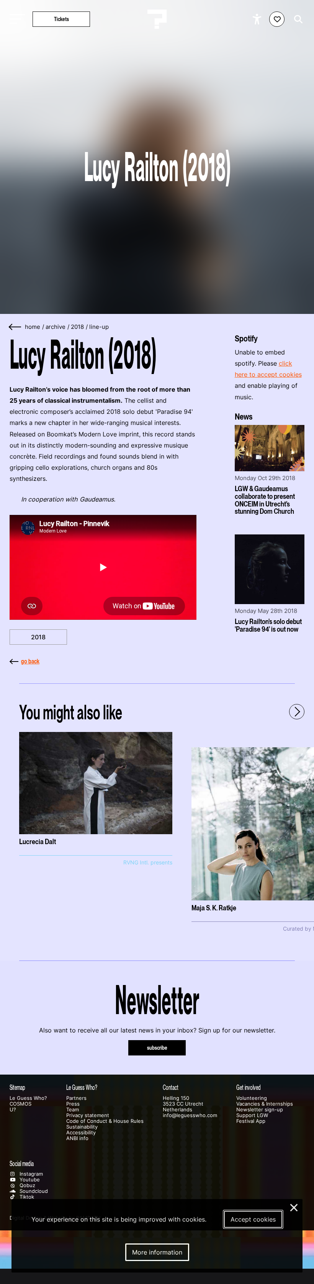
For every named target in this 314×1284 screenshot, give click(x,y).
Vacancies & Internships (264, 1104)
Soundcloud (33, 1191)
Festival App (250, 1121)
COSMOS (20, 1104)
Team (72, 1109)
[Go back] (15, 327)
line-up (99, 326)
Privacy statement (87, 1115)
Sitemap (17, 1087)
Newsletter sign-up (259, 1109)
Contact (170, 1087)
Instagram (30, 1174)
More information (157, 1252)
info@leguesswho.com (190, 1115)
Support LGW (252, 1115)
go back (30, 661)
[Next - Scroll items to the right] (296, 711)
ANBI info (77, 1138)
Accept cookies (253, 1219)
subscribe (157, 1047)
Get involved (248, 1087)
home (32, 326)
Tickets (61, 19)
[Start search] (296, 19)
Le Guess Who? (28, 1098)
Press (73, 1104)
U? (13, 1109)
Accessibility (81, 1132)
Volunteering (251, 1098)
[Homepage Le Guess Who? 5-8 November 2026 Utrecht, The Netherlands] (157, 19)
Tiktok (26, 1197)
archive (55, 326)
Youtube (29, 1180)
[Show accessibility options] (258, 19)
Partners (76, 1098)
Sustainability (82, 1127)
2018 (77, 326)
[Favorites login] (277, 19)
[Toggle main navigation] (15, 19)
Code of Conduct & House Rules (105, 1121)
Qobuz (26, 1185)
